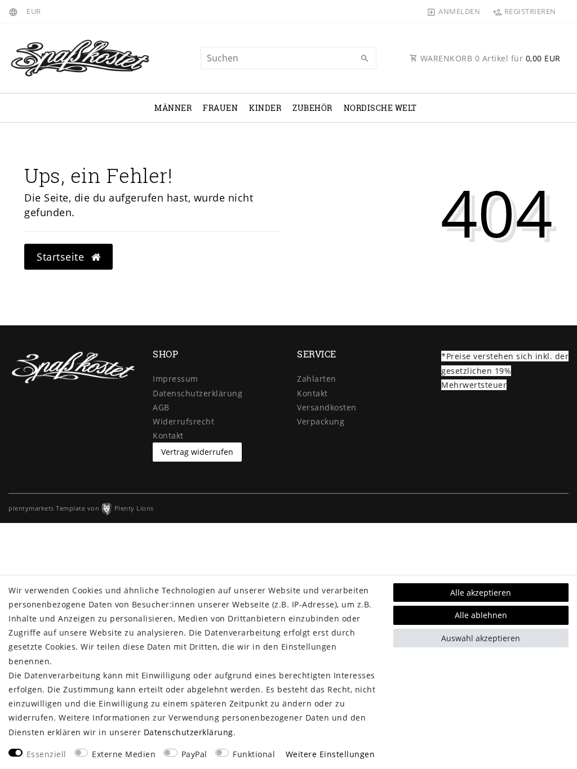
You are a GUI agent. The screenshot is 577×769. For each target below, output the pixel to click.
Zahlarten (316, 378)
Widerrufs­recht (183, 421)
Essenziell (46, 754)
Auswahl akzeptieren (480, 638)
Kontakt (168, 435)
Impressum (175, 378)
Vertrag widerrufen (197, 451)
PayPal (194, 754)
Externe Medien (124, 754)
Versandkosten (327, 407)
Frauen (220, 107)
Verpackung (320, 421)
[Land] (14, 11)
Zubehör (312, 107)
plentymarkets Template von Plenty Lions (81, 508)
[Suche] (365, 58)
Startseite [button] (62, 256)
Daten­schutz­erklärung (197, 393)
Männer (173, 107)
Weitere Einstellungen (330, 754)
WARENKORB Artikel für (489, 58)
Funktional (254, 754)
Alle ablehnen (481, 615)
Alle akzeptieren (480, 592)
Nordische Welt (380, 107)
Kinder (265, 107)
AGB (161, 407)
